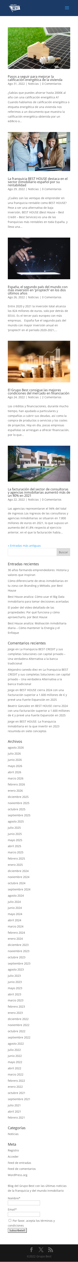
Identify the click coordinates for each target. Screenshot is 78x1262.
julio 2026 (14, 753)
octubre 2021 (16, 1093)
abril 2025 (14, 846)
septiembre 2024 (19, 889)
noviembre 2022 (18, 1025)
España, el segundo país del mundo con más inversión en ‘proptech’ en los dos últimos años (38, 290)
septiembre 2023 (19, 963)
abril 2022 (14, 1068)
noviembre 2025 (18, 803)
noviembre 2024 (18, 877)
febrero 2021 (16, 1117)
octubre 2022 (16, 1031)
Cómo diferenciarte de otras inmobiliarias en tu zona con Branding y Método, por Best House (38, 585)
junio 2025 (15, 834)
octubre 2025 (16, 809)
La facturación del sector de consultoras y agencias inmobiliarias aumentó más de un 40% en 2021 (39, 492)
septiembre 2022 (19, 1037)
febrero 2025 (16, 858)
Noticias (33, 84)
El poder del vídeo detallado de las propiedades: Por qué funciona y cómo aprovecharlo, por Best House (34, 612)
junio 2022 (15, 1056)
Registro (13, 1150)
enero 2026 (15, 790)
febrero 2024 (16, 932)
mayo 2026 (15, 766)
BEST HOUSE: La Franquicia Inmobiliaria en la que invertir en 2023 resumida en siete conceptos (33, 726)
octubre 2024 (16, 883)
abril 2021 (14, 1111)
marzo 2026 (15, 778)
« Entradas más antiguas (24, 545)
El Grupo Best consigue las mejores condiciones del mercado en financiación (38, 391)
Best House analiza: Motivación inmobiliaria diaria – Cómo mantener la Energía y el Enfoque (37, 628)
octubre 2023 (16, 957)
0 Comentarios (51, 84)
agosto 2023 (16, 969)
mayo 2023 (15, 988)
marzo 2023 (15, 1000)
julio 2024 (14, 902)
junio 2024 (15, 908)
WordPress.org (17, 1175)
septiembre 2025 (19, 815)
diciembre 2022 (18, 1019)
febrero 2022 (16, 1081)
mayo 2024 (15, 914)
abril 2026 (14, 772)
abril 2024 (14, 920)
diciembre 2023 (18, 945)
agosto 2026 (16, 747)
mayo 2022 (15, 1062)
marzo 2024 (15, 926)
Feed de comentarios (22, 1169)
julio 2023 (14, 976)
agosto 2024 (16, 895)
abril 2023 (14, 994)
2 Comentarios (51, 397)
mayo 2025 (15, 840)
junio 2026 (15, 760)
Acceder (13, 1156)
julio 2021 (14, 1105)
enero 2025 (15, 865)
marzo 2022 (15, 1074)
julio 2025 (14, 828)
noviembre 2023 (18, 951)
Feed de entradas (19, 1163)
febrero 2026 (16, 784)
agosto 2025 (16, 821)
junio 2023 (15, 982)
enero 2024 (15, 938)
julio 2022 (14, 1050)
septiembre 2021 (19, 1099)
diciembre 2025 (18, 797)
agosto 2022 (16, 1043)
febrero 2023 (16, 1006)
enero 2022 (15, 1087)
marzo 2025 (15, 852)
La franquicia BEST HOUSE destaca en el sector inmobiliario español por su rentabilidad (38, 181)
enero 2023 (15, 1013)
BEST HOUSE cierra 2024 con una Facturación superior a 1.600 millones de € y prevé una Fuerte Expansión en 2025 (37, 695)
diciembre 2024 (18, 871)
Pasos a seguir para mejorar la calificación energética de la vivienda (35, 78)
